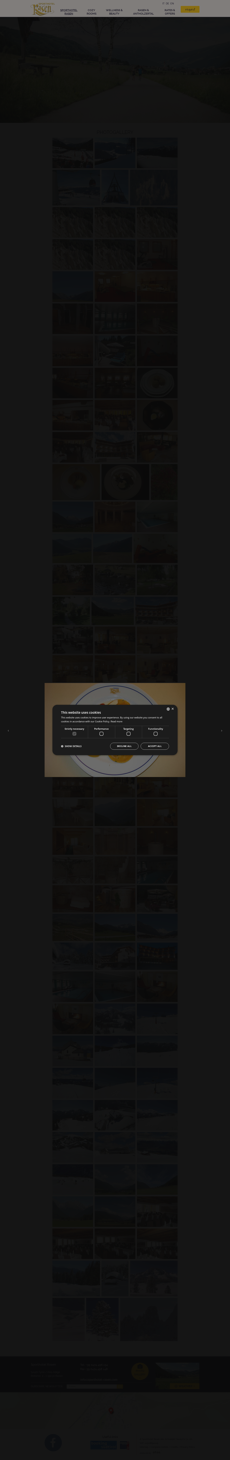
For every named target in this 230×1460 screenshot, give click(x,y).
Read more (116, 721)
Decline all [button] (124, 746)
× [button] (172, 709)
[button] (71, 746)
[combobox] (168, 709)
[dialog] (115, 730)
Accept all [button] (155, 746)
